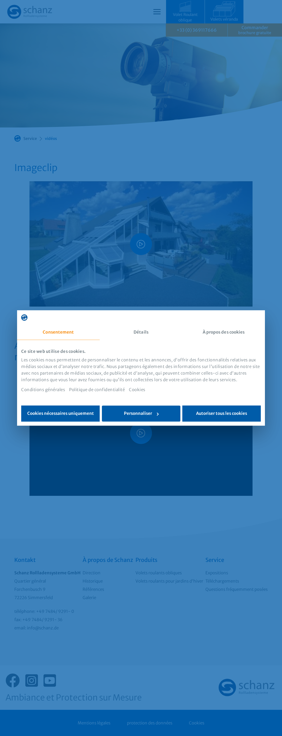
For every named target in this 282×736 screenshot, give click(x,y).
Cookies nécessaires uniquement (60, 413)
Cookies (137, 390)
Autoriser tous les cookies (221, 413)
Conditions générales (43, 390)
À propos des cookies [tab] (224, 332)
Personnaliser (138, 413)
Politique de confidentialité (97, 390)
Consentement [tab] (58, 332)
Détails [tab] (141, 332)
